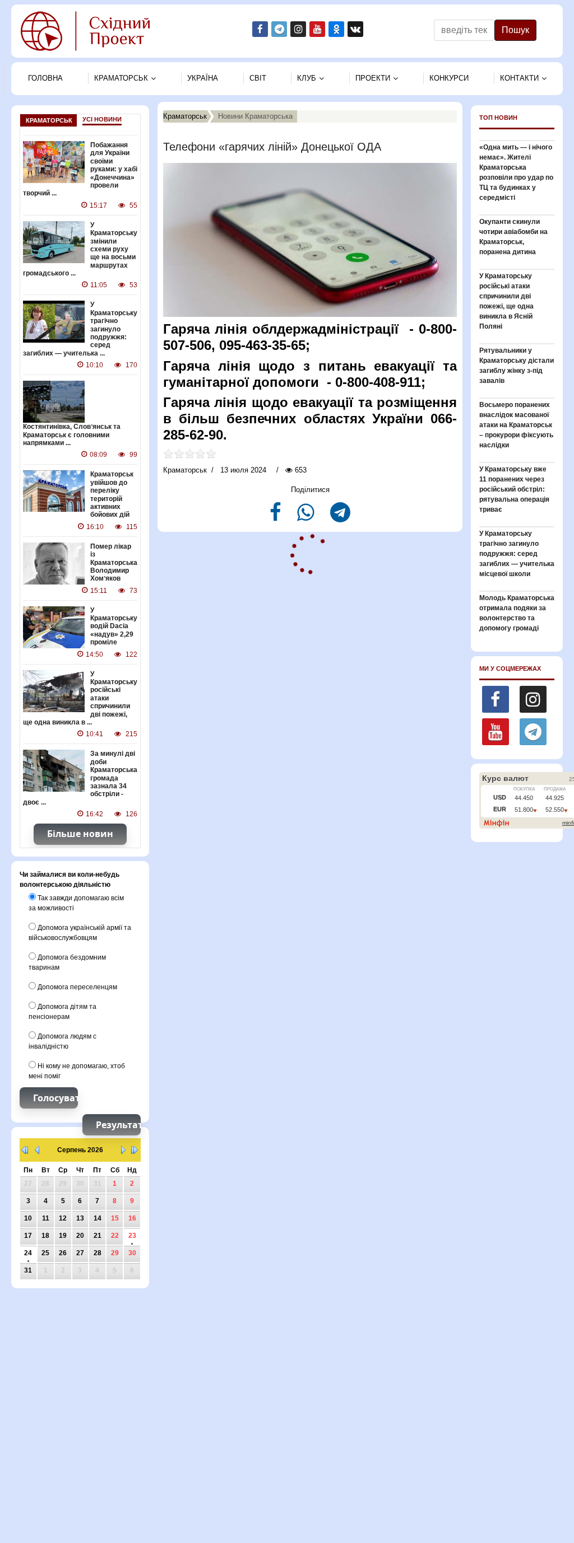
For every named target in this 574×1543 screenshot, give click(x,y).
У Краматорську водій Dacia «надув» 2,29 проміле (113, 626)
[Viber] (306, 517)
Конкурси (449, 78)
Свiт (257, 78)
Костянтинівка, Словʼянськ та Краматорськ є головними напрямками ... (72, 435)
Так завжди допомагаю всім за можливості (76, 903)
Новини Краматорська (255, 116)
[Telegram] (340, 517)
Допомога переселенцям (76, 987)
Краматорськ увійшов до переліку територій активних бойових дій (111, 494)
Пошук (515, 30)
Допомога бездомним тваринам (67, 962)
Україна (202, 78)
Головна (45, 78)
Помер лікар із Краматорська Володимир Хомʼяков (113, 563)
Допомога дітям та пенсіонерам (62, 1012)
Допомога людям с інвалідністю (62, 1041)
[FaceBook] (276, 517)
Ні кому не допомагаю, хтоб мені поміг (77, 1071)
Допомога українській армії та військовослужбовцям (80, 933)
